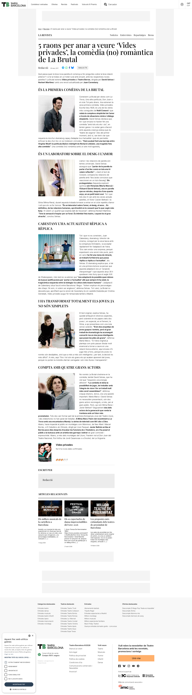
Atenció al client (75, 649)
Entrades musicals (44, 613)
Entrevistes (125, 34)
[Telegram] (138, 666)
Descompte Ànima (128, 611)
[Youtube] (133, 666)
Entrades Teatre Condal (69, 621)
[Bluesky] (124, 666)
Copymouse (42, 663)
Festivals (74, 4)
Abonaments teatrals (91, 608)
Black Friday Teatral (91, 624)
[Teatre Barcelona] (14, 4)
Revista (64, 4)
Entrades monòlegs (44, 624)
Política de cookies (76, 659)
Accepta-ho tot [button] (19, 684)
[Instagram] (129, 666)
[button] (18, 657)
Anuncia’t (73, 671)
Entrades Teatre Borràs (69, 613)
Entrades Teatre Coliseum (70, 611)
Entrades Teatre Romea (69, 616)
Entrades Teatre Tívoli (68, 608)
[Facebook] (119, 666)
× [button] (32, 636)
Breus (151, 34)
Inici (40, 29)
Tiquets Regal (89, 611)
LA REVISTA (45, 35)
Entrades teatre (43, 608)
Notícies (114, 34)
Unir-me (136, 658)
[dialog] (19, 663)
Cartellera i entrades (39, 4)
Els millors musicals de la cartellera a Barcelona (49, 521)
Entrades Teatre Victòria (69, 624)
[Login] (182, 4)
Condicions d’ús (75, 662)
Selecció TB (82, 68)
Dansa (100, 662)
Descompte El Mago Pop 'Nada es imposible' (138, 608)
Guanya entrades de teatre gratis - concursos (100, 626)
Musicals (101, 652)
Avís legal (73, 652)
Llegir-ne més (8, 654)
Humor (100, 655)
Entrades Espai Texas (68, 631)
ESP (188, 5)
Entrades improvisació (45, 621)
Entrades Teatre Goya (68, 629)
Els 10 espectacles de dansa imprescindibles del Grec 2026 (75, 521)
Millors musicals (90, 618)
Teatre (100, 649)
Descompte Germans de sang (132, 616)
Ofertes (54, 4)
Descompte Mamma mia (131, 613)
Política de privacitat (77, 655)
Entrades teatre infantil (46, 616)
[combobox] (142, 4)
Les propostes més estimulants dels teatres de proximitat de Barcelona (102, 523)
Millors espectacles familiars (94, 621)
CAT (188, 3)
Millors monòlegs (90, 616)
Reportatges (140, 34)
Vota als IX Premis (89, 4)
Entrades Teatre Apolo (68, 626)
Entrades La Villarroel (68, 618)
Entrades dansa (43, 611)
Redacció (43, 67)
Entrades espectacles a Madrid (95, 613)
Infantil (100, 659)
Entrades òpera (43, 618)
